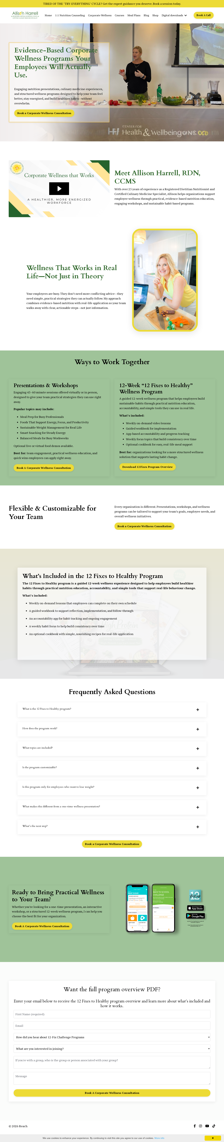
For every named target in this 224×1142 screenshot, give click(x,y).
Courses (119, 15)
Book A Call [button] (204, 15)
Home (48, 15)
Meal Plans (133, 15)
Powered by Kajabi (206, 1133)
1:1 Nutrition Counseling (70, 15)
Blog (146, 15)
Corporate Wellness (100, 15)
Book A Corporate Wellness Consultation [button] (44, 468)
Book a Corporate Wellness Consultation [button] (44, 113)
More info (159, 1138)
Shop (155, 15)
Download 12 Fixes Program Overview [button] (147, 467)
